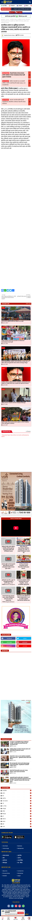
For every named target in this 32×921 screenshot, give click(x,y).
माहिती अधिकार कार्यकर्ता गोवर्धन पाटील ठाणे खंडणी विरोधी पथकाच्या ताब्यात (20, 749)
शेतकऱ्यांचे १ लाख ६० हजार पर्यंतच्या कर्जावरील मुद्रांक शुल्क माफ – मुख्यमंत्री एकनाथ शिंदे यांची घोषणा (20, 758)
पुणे (16, 816)
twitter (25, 638)
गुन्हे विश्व (16, 798)
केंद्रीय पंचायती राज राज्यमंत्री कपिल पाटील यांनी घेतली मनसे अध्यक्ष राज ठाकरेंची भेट (13, 83)
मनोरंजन (16, 818)
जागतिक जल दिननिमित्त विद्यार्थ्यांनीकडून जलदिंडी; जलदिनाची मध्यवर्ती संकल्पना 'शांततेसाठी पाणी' (19, 743)
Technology (6, 848)
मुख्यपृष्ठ (3, 19)
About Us (5, 871)
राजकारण (12, 5)
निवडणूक (16, 813)
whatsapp (9, 642)
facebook (9, 638)
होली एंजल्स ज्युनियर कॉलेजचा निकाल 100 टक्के (12, 321)
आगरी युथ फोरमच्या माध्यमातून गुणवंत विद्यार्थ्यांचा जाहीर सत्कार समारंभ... (23, 566)
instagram (9, 646)
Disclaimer (20, 873)
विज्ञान (27, 5)
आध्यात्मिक (16, 790)
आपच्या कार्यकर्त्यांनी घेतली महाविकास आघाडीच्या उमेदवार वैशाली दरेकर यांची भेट (14, 101)
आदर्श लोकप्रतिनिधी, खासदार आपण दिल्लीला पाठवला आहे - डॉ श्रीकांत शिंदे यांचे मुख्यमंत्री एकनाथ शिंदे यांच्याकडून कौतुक (15, 362)
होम (2, 919)
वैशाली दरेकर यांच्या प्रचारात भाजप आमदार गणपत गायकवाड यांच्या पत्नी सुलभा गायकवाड (13, 75)
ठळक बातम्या (16, 801)
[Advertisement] (12, 675)
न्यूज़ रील (23, 919)
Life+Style (5, 846)
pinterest (25, 642)
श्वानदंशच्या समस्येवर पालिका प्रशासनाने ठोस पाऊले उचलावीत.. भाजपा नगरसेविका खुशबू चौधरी (23, 582)
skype (19, 875)
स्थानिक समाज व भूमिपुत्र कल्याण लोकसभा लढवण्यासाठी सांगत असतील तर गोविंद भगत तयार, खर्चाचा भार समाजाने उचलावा (15, 382)
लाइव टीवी (15, 919)
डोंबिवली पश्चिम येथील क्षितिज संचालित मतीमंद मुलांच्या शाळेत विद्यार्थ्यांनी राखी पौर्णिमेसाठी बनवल (8, 549)
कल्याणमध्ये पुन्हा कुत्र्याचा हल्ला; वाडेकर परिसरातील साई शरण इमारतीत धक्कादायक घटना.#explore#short (8, 599)
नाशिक (16, 811)
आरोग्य (16, 793)
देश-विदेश (5, 5)
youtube (25, 646)
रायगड (16, 826)
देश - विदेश (20, 862)
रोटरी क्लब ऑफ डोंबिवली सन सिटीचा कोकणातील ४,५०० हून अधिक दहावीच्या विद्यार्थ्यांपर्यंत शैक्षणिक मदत (23, 598)
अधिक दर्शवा (28, 303)
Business (20, 846)
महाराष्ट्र (16, 821)
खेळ (16, 795)
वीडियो (8, 919)
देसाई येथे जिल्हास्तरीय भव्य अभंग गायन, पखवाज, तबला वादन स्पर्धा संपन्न (19, 771)
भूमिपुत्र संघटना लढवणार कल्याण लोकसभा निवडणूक (13, 402)
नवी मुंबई (16, 808)
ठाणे (16, 803)
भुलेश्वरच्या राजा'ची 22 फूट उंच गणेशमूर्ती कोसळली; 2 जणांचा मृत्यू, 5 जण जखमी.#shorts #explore (8, 582)
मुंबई (16, 824)
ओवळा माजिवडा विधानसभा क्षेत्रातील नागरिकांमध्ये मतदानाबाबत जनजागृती (12, 341)
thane (7, 19)
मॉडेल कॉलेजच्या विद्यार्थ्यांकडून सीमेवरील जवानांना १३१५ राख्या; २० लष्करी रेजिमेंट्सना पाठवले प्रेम (24, 549)
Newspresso (21, 848)
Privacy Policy (6, 873)
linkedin (5, 875)
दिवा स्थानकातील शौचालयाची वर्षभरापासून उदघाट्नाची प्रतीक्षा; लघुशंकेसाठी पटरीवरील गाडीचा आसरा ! (19, 765)
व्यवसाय (20, 5)
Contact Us (20, 871)
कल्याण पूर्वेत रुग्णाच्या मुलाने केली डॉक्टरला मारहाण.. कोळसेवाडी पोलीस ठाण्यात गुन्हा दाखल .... (8, 566)
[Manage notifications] (29, 918)
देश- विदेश (16, 806)
